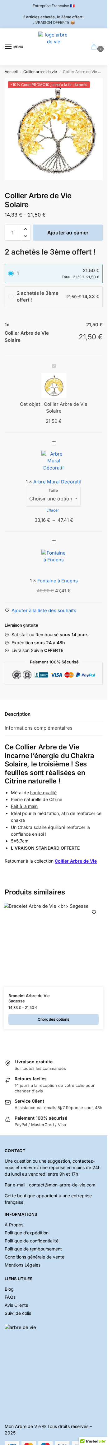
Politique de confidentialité (31, 1240)
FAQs (10, 1297)
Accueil (11, 71)
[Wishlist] (94, 912)
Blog (9, 1289)
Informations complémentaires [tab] (38, 728)
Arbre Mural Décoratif (57, 482)
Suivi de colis (18, 1313)
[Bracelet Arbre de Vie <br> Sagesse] (46, 945)
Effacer (52, 510)
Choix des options (53, 1019)
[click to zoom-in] (56, 129)
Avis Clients (16, 1305)
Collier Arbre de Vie (76, 861)
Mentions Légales (22, 1264)
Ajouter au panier (67, 232)
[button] (25, 229)
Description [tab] (17, 714)
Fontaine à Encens (57, 581)
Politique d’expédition (27, 1232)
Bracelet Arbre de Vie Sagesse (29, 998)
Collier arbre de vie (40, 71)
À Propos (14, 1224)
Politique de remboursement (33, 1248)
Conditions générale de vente (34, 1256)
